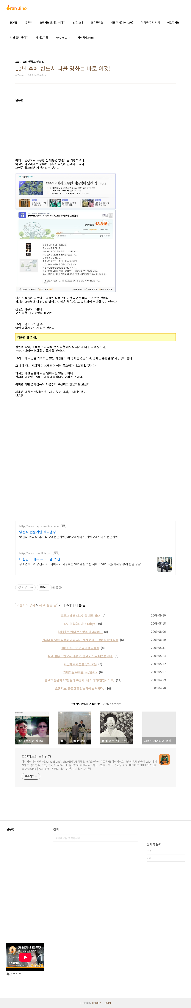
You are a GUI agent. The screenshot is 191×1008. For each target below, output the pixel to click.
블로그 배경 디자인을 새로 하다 (80, 615)
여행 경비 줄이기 (19, 37)
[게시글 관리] (31, 587)
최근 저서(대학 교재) (121, 22)
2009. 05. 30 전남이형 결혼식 (80, 648)
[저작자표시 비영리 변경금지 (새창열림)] (57, 587)
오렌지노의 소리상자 (36, 756)
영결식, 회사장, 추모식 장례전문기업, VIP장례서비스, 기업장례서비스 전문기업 (68, 537)
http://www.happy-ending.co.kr (39, 526)
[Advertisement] (95, 128)
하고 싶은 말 (48, 604)
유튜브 (28, 22)
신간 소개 (78, 22)
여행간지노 (173, 22)
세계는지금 (42, 37)
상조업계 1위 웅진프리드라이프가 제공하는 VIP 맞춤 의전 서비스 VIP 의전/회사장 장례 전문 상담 (80, 564)
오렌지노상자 (25, 604)
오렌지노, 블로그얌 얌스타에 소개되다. (79, 688)
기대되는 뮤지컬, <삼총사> (80, 672)
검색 (134, 838)
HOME (14, 22)
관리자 (108, 1002)
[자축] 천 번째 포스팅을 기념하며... (80, 632)
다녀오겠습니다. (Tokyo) (80, 623)
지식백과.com (86, 37)
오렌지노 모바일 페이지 (52, 22)
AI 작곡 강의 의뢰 (150, 22)
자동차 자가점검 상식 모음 (80, 664)
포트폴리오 (97, 22)
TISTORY (96, 1002)
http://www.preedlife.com (35, 553)
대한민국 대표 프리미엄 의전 (39, 559)
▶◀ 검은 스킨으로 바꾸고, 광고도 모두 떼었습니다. (80, 656)
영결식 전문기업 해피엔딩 (37, 532)
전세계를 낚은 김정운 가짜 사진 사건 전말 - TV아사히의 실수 (80, 640)
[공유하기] (26, 587)
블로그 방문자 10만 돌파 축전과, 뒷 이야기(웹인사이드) (79, 680)
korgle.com (63, 37)
